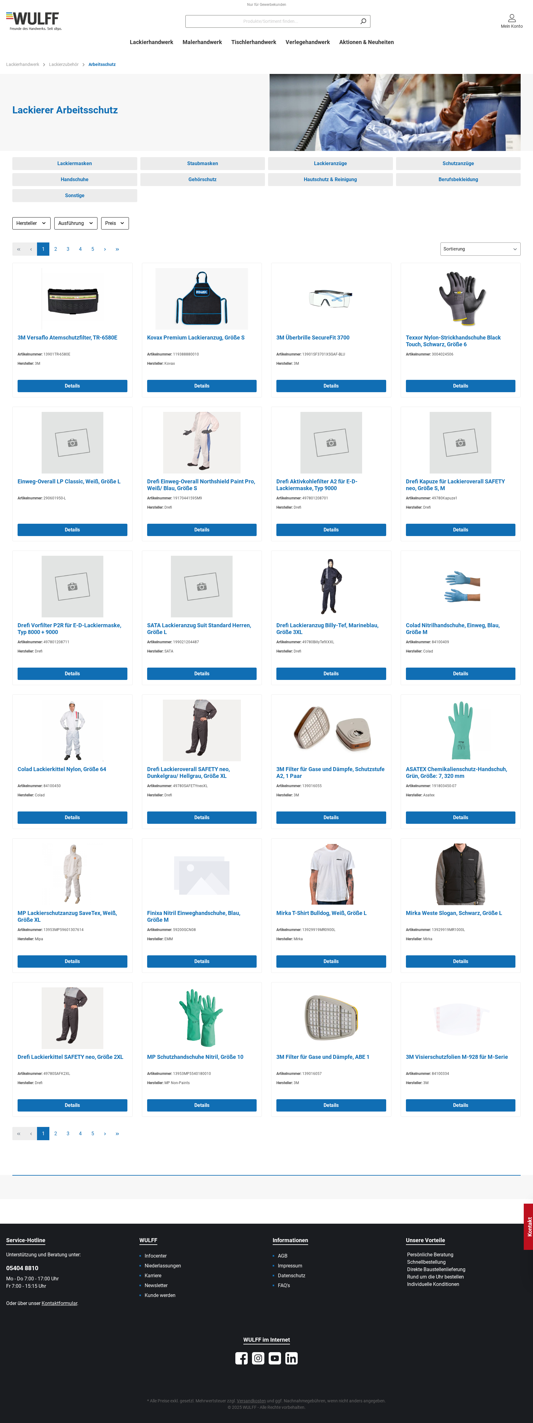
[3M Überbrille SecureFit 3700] (331, 299)
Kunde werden (160, 1295)
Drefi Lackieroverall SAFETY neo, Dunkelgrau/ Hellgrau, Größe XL (188, 772)
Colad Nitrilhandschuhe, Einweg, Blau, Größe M (453, 628)
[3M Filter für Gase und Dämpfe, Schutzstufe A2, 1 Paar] (331, 730)
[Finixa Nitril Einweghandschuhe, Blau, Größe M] (202, 874)
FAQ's (284, 1285)
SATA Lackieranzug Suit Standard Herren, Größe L (199, 628)
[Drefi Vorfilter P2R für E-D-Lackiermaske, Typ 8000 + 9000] (72, 586)
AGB (282, 1256)
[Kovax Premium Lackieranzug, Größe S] (202, 299)
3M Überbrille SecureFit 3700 (312, 337)
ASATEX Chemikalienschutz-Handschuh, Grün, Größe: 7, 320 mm (456, 772)
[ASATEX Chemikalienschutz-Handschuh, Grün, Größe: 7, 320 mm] (461, 730)
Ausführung (71, 223)
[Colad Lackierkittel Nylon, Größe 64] (72, 730)
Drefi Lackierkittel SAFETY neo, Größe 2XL (70, 1057)
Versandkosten (251, 1400)
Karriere (153, 1276)
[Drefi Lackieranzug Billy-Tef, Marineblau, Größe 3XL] (331, 586)
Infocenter (156, 1256)
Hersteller (27, 223)
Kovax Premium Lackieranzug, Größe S (196, 337)
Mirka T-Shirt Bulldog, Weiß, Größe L (321, 913)
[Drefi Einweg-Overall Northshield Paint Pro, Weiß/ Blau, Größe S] (202, 443)
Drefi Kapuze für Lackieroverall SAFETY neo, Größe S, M (455, 484)
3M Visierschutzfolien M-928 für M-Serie (457, 1057)
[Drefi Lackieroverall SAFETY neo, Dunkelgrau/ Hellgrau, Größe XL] (202, 730)
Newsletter (156, 1285)
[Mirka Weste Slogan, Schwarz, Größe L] (461, 874)
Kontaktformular (59, 1303)
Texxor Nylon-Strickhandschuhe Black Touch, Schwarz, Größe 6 (453, 341)
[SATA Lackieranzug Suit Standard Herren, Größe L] (202, 586)
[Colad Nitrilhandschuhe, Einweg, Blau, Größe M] (461, 586)
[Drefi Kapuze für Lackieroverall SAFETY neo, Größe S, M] (461, 443)
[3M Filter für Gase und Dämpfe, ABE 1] (331, 1018)
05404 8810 (22, 1268)
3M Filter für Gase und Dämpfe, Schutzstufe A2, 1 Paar (330, 772)
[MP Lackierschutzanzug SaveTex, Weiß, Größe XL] (72, 874)
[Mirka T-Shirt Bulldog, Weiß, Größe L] (331, 874)
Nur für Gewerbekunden (266, 4)
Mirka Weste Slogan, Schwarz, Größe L (454, 913)
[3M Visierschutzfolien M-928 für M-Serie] (461, 1018)
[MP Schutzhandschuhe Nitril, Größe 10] (202, 1018)
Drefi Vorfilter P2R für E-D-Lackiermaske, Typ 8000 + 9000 (69, 628)
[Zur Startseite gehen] (34, 21)
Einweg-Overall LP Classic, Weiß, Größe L (69, 481)
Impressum (290, 1266)
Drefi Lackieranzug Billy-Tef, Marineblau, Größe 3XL (327, 628)
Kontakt (530, 1227)
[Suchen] (363, 21)
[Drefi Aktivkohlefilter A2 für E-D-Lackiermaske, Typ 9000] (331, 443)
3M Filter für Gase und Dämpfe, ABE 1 (323, 1057)
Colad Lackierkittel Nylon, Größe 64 (62, 769)
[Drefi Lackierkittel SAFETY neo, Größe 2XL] (72, 1018)
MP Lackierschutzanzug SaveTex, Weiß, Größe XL (67, 916)
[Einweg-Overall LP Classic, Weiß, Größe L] (72, 443)
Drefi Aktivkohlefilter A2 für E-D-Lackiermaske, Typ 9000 (316, 484)
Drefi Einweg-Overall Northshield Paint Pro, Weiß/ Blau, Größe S (201, 484)
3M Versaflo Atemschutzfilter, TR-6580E (67, 337)
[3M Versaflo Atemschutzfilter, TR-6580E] (72, 299)
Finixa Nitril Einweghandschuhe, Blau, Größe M (193, 916)
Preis (111, 223)
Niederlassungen (163, 1266)
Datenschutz (291, 1276)
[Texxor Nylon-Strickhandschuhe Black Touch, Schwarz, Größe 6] (461, 299)
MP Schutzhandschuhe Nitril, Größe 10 (195, 1057)
